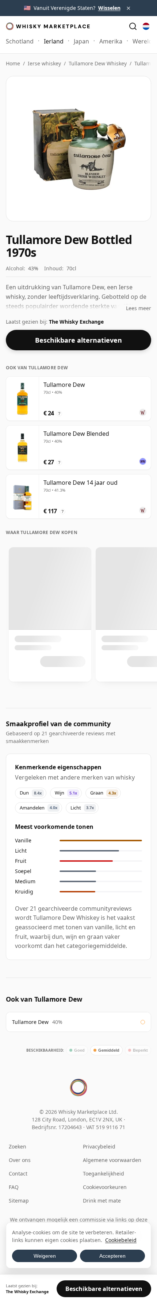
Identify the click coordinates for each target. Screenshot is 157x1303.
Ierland (54, 41)
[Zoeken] (133, 26)
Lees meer (138, 308)
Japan (81, 41)
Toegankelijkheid (103, 1173)
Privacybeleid (99, 1146)
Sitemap (19, 1200)
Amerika (110, 41)
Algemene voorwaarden (112, 1160)
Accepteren (112, 1256)
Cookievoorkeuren (105, 1187)
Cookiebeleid (121, 1240)
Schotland (20, 41)
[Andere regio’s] (146, 26)
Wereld (142, 41)
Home (13, 63)
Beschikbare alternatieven (78, 340)
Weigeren (45, 1256)
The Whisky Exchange (76, 321)
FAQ (14, 1187)
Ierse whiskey (44, 63)
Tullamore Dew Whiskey (98, 63)
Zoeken (17, 1146)
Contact (18, 1173)
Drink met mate (102, 1200)
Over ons (20, 1160)
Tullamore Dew (30, 1021)
